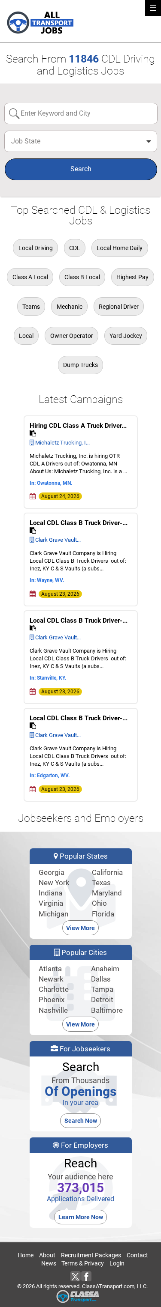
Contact (137, 1255)
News (48, 1263)
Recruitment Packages (91, 1255)
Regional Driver (119, 306)
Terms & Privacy (82, 1263)
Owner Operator (71, 335)
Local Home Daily (120, 248)
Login (117, 1263)
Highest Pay (132, 277)
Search (80, 169)
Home (25, 1255)
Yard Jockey (125, 335)
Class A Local (30, 277)
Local (26, 335)
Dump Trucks (80, 364)
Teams (31, 306)
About (47, 1255)
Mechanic (69, 306)
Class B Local (82, 277)
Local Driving (35, 248)
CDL (74, 248)
